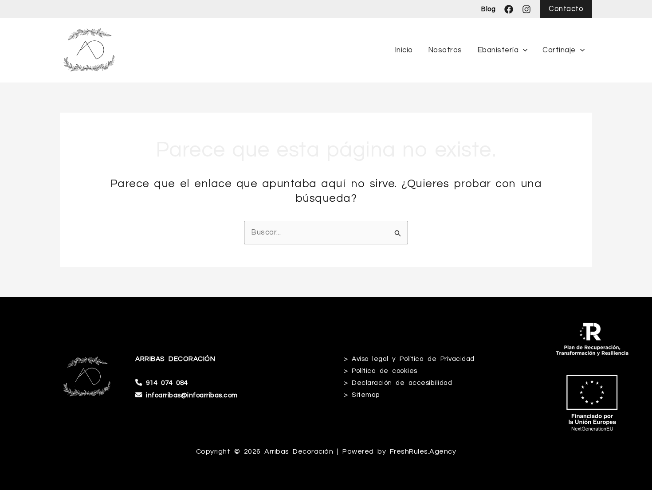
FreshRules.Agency (423, 451)
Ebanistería (498, 50)
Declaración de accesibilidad (402, 382)
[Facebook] (508, 9)
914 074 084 (167, 382)
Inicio (404, 50)
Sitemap (366, 394)
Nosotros (445, 50)
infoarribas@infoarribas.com (192, 395)
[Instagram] (526, 9)
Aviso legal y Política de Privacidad (413, 358)
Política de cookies (384, 370)
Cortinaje (559, 50)
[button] (566, 9)
